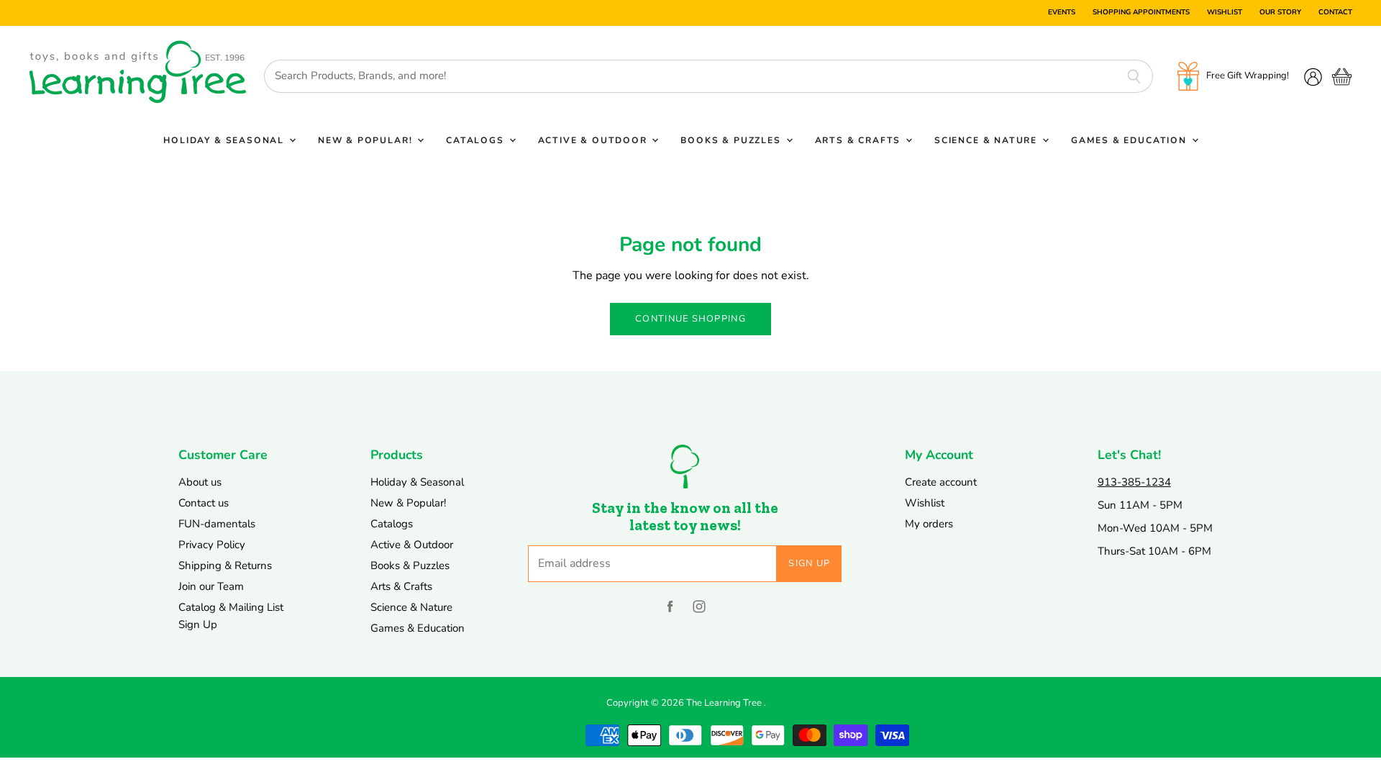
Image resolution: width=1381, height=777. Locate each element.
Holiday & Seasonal (225, 140)
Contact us (203, 503)
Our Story (1280, 13)
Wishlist (1224, 13)
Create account (941, 482)
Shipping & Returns (225, 565)
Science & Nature (987, 140)
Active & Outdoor (594, 140)
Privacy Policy (211, 544)
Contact (1335, 13)
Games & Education (1130, 140)
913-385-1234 (1134, 482)
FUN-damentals (216, 524)
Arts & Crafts (859, 140)
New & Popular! (367, 140)
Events (1061, 13)
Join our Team (211, 586)
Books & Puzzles (732, 140)
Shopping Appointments (1141, 13)
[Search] (1134, 76)
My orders (929, 524)
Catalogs (476, 140)
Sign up (809, 563)
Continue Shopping (690, 318)
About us (200, 482)
